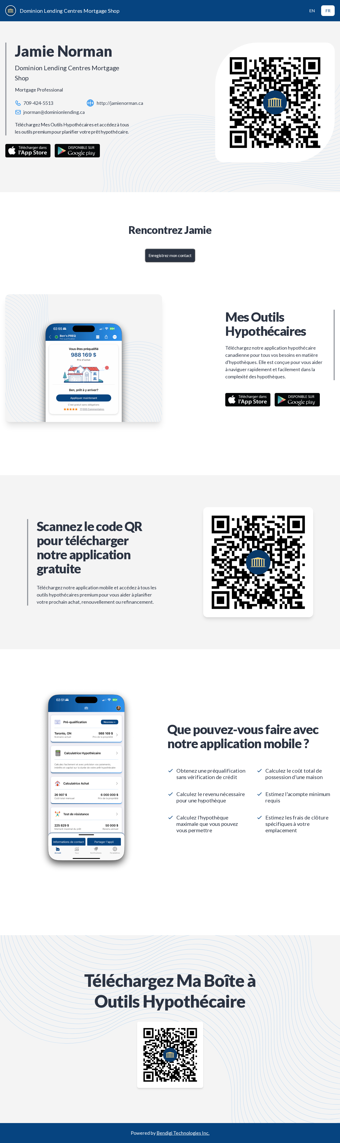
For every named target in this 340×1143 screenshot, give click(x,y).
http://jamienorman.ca (120, 103)
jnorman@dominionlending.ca (54, 112)
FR (327, 10)
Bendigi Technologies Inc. (183, 1133)
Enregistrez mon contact (170, 255)
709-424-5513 (38, 103)
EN (312, 10)
